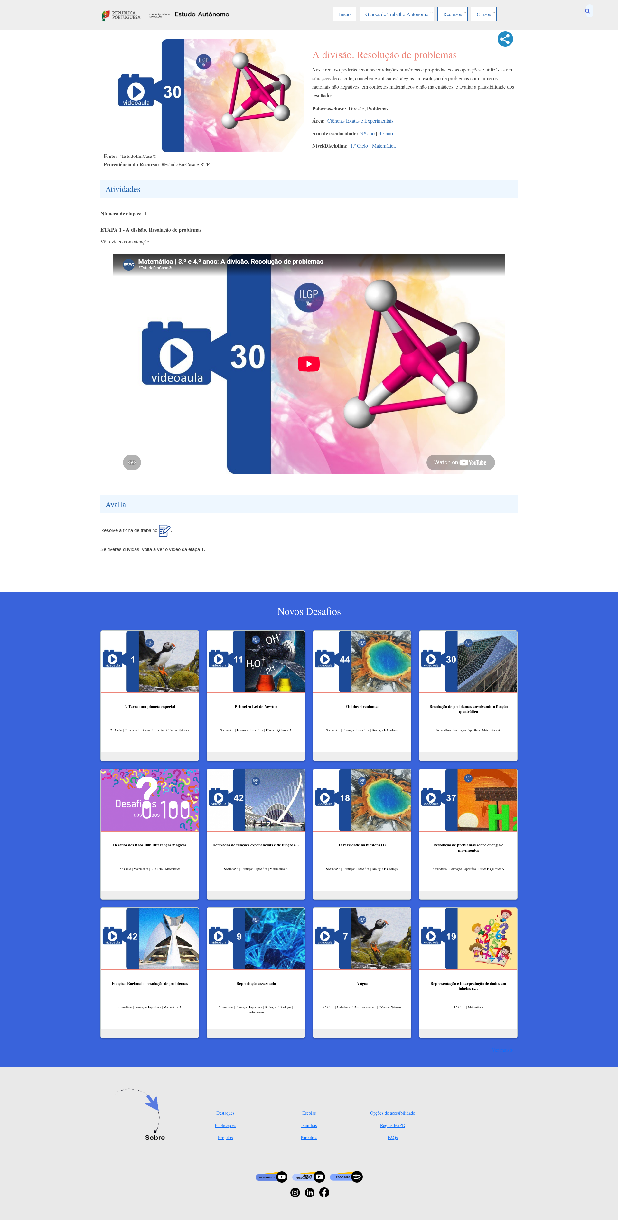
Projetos (225, 1137)
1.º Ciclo (359, 145)
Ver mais (501, 1049)
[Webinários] (271, 1176)
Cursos (484, 14)
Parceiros (309, 1137)
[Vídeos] (308, 1176)
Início (345, 14)
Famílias (309, 1125)
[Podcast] (346, 1176)
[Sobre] (142, 1115)
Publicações (225, 1125)
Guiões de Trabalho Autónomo (396, 14)
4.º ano (386, 133)
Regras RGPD (392, 1125)
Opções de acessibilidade (392, 1113)
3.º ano (367, 133)
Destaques (225, 1113)
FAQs (393, 1137)
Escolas (309, 1113)
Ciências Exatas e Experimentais (360, 120)
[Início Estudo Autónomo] (136, 14)
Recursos (452, 14)
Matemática (384, 145)
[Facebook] (324, 1192)
